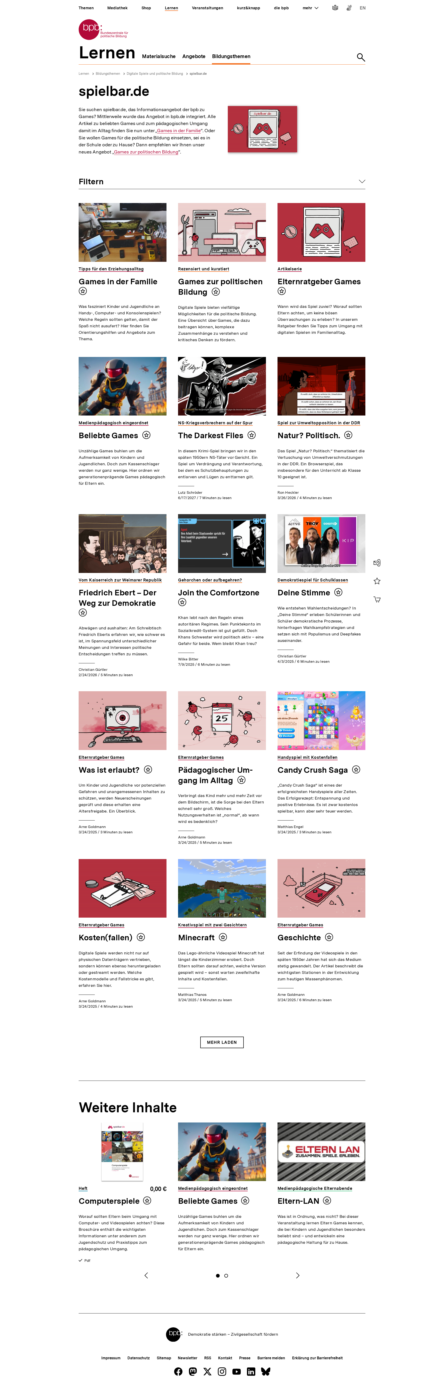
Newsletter (187, 1358)
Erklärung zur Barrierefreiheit (317, 1358)
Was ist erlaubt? (110, 770)
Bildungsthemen (108, 73)
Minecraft (197, 937)
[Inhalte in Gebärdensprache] (349, 8)
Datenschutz (138, 1358)
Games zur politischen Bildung (146, 152)
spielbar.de (198, 73)
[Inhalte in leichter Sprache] (335, 8)
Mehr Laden (222, 1042)
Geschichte (300, 937)
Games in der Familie (179, 131)
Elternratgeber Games (319, 281)
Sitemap (164, 1358)
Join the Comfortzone (218, 592)
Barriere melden (271, 1358)
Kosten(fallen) (106, 937)
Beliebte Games (109, 435)
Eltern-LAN (298, 1201)
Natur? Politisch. (310, 435)
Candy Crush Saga (314, 770)
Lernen (84, 73)
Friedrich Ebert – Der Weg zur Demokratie (117, 598)
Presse (244, 1358)
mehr (310, 8)
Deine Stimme (305, 592)
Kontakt (225, 1358)
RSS (207, 1358)
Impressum (110, 1358)
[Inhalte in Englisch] (362, 8)
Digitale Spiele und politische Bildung (155, 73)
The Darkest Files (211, 435)
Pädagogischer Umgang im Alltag (215, 775)
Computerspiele (109, 1201)
